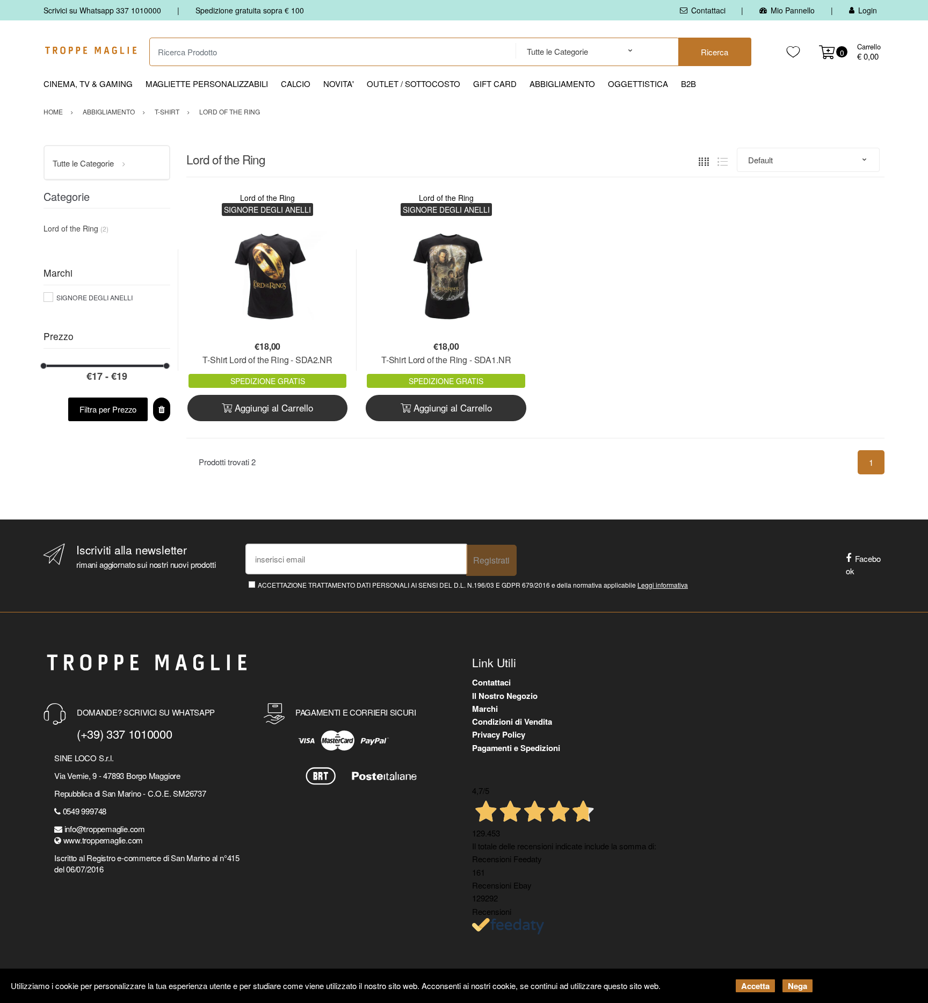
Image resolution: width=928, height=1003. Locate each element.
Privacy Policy (498, 734)
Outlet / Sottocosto (413, 83)
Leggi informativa (662, 584)
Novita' (338, 83)
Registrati (491, 560)
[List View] (722, 159)
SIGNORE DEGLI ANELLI (94, 297)
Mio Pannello (793, 10)
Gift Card (495, 83)
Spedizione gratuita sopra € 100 (249, 10)
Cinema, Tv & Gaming (88, 83)
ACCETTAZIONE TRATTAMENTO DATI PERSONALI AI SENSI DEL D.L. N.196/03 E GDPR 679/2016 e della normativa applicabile (473, 584)
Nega (797, 986)
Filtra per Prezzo (107, 409)
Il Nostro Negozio (505, 696)
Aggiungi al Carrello (272, 407)
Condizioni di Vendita (512, 721)
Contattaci (708, 10)
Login (867, 10)
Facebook (863, 564)
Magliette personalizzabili (207, 83)
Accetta (755, 986)
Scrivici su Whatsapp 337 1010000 (102, 10)
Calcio (295, 83)
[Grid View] (703, 159)
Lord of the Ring (267, 197)
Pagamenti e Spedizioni (516, 748)
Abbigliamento (562, 83)
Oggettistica (638, 83)
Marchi (485, 709)
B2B (688, 83)
